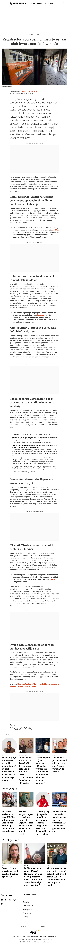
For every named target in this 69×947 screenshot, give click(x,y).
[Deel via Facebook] (20, 728)
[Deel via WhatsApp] (16, 728)
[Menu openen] (5, 3)
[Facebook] (10, 900)
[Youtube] (2, 904)
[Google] (2, 900)
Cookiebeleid (17, 936)
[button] (36, 936)
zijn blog (55, 230)
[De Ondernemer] (18, 3)
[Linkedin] (6, 900)
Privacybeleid (26, 936)
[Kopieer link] (11, 728)
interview (41, 315)
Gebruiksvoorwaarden (49, 936)
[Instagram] (14, 900)
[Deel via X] (25, 728)
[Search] (64, 3)
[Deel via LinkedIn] (30, 728)
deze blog (55, 579)
